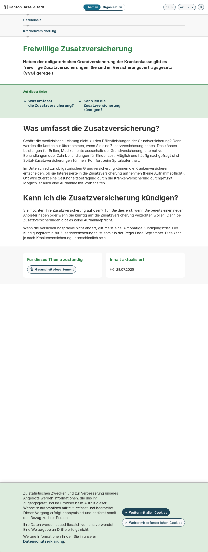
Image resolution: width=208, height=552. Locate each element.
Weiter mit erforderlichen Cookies (155, 523)
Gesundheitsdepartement (54, 269)
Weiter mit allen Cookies (148, 512)
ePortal (187, 7)
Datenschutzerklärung (43, 541)
